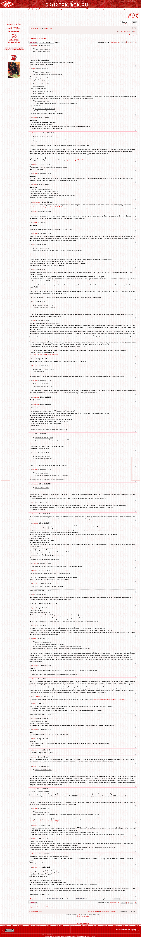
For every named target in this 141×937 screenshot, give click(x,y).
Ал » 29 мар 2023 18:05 (42, 248)
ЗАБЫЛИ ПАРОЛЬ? (14, 42)
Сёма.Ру (134, 931)
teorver (34, 453)
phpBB (79, 915)
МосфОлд (35, 173)
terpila (34, 320)
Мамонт (34, 514)
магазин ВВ (72, 9)
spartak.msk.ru (95, 935)
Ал (33, 244)
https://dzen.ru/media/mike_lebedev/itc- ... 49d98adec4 (46, 207)
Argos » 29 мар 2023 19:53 (42, 49)
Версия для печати (135, 28)
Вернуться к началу (135, 66)
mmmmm (34, 45)
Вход (134, 31)
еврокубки (38, 9)
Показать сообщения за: (54, 898)
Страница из (114, 42)
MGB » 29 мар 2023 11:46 (42, 812)
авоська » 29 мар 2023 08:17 (43, 769)
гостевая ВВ (84, 9)
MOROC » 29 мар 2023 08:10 (43, 136)
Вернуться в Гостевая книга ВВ (39, 907)
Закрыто (30, 41)
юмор (123, 9)
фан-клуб (115, 9)
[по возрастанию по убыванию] (110, 898)
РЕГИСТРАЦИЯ (14, 41)
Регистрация (127, 31)
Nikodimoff (35, 397)
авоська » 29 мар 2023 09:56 (43, 642)
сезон (11, 9)
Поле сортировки (80, 898)
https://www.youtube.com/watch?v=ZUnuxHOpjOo (45, 821)
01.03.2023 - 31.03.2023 (37, 38)
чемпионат (20, 9)
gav (33, 608)
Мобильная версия (132, 28)
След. (134, 899)
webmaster (133, 929)
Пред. (31, 899)
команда (48, 9)
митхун (34, 638)
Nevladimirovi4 (36, 133)
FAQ (120, 31)
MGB (33, 703)
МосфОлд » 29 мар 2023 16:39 (44, 305)
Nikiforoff (35, 484)
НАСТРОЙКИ (14, 39)
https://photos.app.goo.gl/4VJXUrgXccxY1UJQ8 (44, 354)
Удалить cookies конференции (108, 911)
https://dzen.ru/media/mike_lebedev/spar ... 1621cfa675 (109, 699)
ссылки (137, 9)
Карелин (34, 164)
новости (4, 9)
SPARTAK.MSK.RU (47, 935)
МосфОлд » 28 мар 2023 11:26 (44, 91)
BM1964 (34, 766)
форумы (95, 9)
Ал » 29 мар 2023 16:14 (42, 384)
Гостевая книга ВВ (48, 28)
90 (136, 42)
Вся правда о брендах (83, 923)
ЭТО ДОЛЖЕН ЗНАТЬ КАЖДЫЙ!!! (14, 28)
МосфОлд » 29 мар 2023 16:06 (44, 437)
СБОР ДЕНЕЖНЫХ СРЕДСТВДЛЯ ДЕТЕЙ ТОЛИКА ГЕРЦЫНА (14, 48)
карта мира (59, 9)
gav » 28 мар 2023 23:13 (42, 101)
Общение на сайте (36, 28)
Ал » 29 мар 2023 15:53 (42, 473)
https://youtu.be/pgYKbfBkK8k (75, 160)
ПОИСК (14, 38)
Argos (34, 68)
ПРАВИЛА (14, 36)
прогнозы (105, 9)
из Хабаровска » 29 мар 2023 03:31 (45, 108)
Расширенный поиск (131, 24)
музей (129, 9)
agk (33, 359)
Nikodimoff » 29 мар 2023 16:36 (44, 369)
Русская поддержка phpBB (83, 916)
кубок (29, 9)
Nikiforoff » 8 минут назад (42, 456)
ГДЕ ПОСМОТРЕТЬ (14, 32)
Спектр (34, 625)
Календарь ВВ (133, 35)
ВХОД (14, 35)
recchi (34, 718)
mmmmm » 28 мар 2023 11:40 (43, 84)
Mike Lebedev (36, 202)
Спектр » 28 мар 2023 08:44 (43, 72)
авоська (34, 117)
